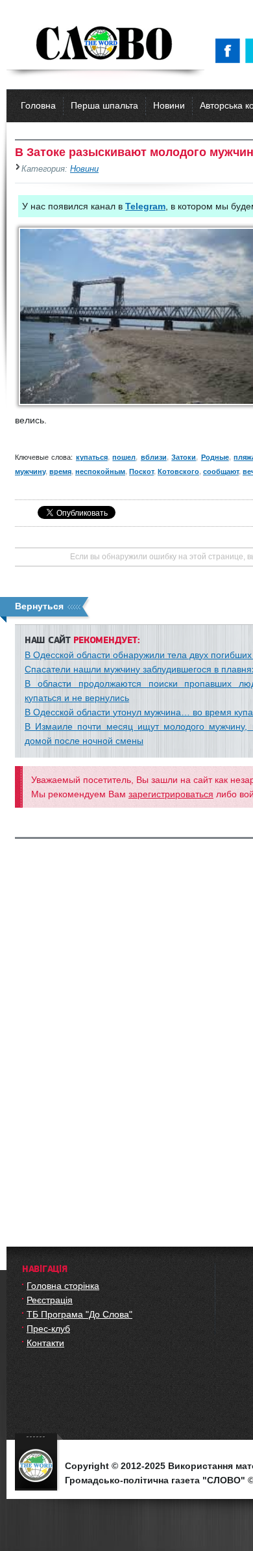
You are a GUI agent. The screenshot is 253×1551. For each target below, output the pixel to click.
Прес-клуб (48, 1328)
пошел (124, 457)
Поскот (141, 471)
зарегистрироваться (170, 794)
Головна (38, 105)
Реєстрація (50, 1300)
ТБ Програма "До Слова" (79, 1314)
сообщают (221, 471)
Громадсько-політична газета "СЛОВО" (105, 44)
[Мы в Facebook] (230, 50)
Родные (215, 457)
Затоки (183, 457)
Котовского (178, 471)
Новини (169, 105)
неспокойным (100, 471)
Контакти (45, 1343)
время (60, 471)
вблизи (154, 457)
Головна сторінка (63, 1285)
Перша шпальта (104, 105)
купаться (92, 457)
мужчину (30, 471)
